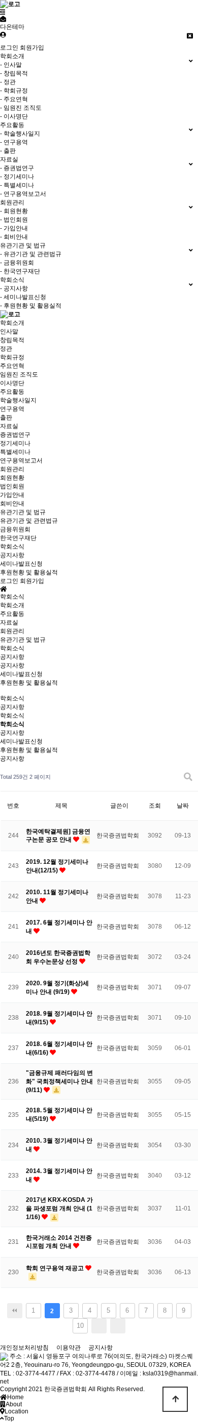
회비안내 (12, 503)
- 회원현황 (14, 211)
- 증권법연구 (17, 168)
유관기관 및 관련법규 (29, 520)
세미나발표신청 (21, 563)
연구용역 (12, 408)
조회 (155, 805)
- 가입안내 (14, 228)
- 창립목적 (14, 73)
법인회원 (12, 486)
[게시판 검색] (188, 777)
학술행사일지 (18, 400)
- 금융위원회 (17, 262)
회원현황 (12, 477)
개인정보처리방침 (24, 1347)
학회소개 (12, 322)
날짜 (183, 805)
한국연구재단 (18, 537)
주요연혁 (12, 365)
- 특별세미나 (17, 185)
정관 (6, 348)
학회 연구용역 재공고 (55, 1268)
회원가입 (32, 47)
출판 (6, 417)
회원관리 (12, 469)
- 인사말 (11, 64)
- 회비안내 (14, 236)
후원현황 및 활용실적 (29, 572)
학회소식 (12, 546)
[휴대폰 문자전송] (3, 19)
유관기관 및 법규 (23, 512)
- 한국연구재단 (20, 271)
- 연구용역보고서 (23, 193)
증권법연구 (15, 434)
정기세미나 (15, 443)
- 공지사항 (14, 288)
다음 (99, 1325)
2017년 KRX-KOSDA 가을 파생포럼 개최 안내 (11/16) (59, 1208)
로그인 (9, 47)
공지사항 (12, 555)
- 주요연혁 (14, 99)
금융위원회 (15, 529)
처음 (14, 1310)
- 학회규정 (14, 90)
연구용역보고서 (21, 460)
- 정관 (8, 82)
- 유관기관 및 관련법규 (30, 254)
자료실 (9, 426)
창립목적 (12, 340)
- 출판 (8, 150)
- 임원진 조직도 (21, 107)
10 (80, 1325)
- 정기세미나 (17, 176)
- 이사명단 (14, 116)
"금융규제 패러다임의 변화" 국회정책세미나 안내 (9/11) (59, 1081)
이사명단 (12, 383)
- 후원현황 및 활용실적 (30, 305)
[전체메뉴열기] (3, 12)
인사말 (9, 331)
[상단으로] (175, 1399)
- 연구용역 (14, 142)
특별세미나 (15, 451)
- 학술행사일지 (20, 133)
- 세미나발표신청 (23, 297)
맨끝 (117, 1325)
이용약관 (68, 1347)
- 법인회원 (14, 219)
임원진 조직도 (19, 374)
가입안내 (12, 494)
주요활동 (12, 391)
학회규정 (12, 357)
